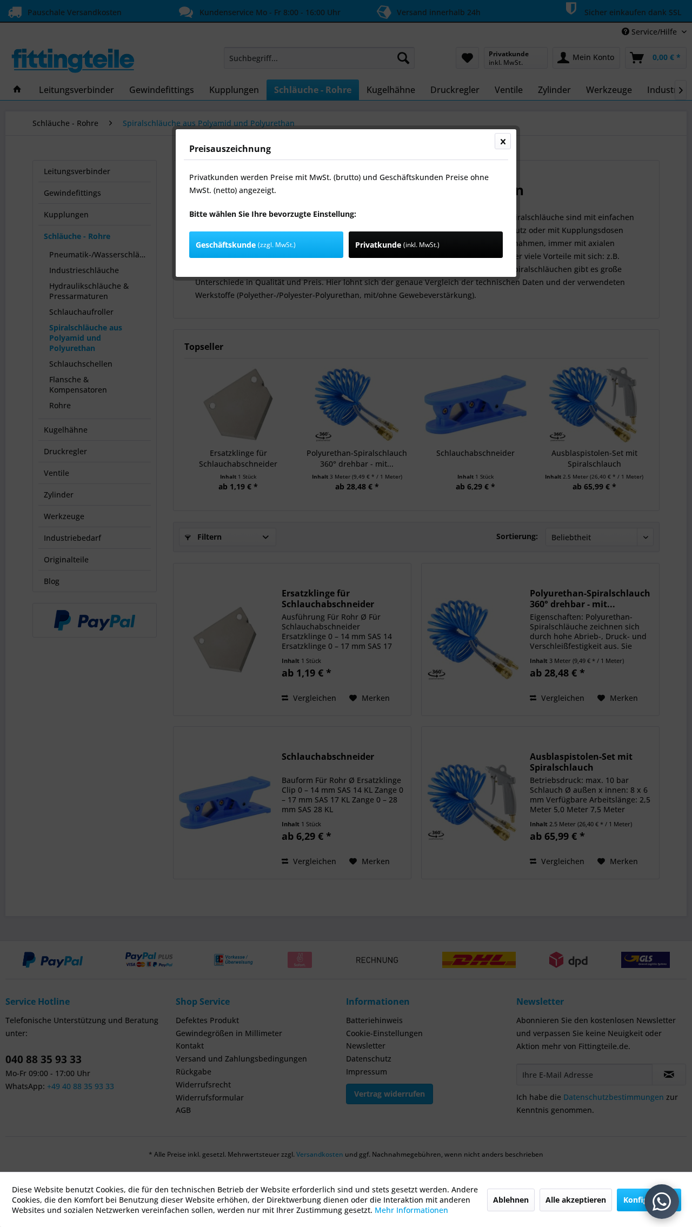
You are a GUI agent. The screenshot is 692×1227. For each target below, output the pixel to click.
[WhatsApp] (661, 1201)
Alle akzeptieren (575, 1200)
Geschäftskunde (246, 245)
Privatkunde (397, 245)
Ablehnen (511, 1200)
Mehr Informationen (411, 1210)
